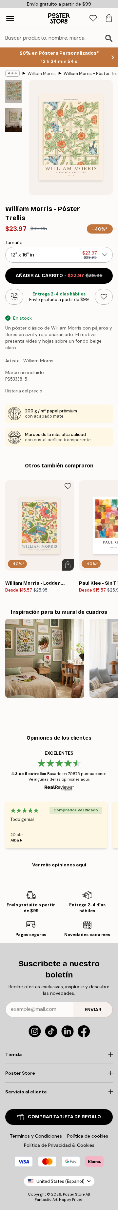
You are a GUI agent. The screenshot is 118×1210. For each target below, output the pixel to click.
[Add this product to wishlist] (104, 297)
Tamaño (14, 242)
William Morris (42, 73)
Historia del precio (23, 391)
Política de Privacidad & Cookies (59, 1145)
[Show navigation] (10, 18)
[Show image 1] (13, 91)
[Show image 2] (13, 120)
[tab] (93, 18)
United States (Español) (60, 1181)
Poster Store (74, 1194)
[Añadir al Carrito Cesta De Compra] (68, 565)
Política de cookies (87, 1136)
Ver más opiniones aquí (59, 865)
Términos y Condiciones (36, 1136)
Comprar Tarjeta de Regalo (64, 1117)
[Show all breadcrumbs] (12, 73)
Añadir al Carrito (59, 275)
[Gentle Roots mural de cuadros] (44, 658)
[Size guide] (14, 297)
